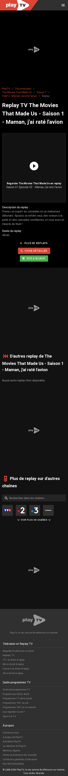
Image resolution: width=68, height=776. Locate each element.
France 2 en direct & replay (16, 669)
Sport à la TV (9, 716)
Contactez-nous (11, 732)
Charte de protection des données (20, 755)
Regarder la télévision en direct (18, 651)
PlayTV (6, 88)
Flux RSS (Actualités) (13, 764)
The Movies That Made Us (17, 92)
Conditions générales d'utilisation (20, 759)
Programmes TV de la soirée (17, 698)
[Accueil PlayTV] (34, 621)
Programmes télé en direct (16, 694)
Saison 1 (41, 92)
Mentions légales (11, 750)
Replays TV (8, 655)
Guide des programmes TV (16, 689)
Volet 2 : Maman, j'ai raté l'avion (19, 96)
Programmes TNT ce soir (16, 703)
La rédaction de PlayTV (14, 746)
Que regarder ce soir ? (14, 712)
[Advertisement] (34, 49)
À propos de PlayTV (13, 737)
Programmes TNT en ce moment (19, 707)
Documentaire (23, 88)
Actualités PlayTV (12, 741)
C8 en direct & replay (13, 673)
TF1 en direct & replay (14, 660)
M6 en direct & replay (13, 664)
